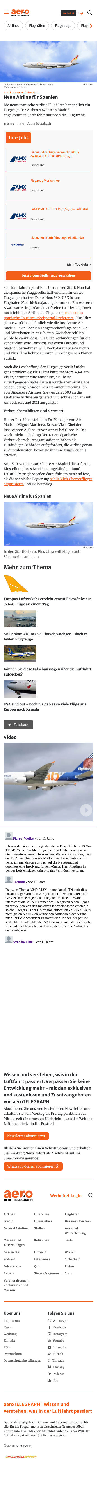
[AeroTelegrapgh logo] (18, 1196)
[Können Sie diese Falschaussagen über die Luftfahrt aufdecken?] (48, 662)
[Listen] (79, 1266)
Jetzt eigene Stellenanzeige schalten (48, 275)
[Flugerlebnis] (48, 1221)
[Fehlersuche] (18, 1266)
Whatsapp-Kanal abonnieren (31, 1166)
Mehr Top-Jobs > (79, 264)
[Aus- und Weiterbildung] (79, 1230)
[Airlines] (18, 1214)
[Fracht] (18, 1221)
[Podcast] (18, 1259)
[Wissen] (79, 1252)
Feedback (21, 725)
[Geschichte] (18, 1252)
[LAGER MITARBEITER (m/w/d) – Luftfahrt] (48, 217)
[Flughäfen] (79, 1214)
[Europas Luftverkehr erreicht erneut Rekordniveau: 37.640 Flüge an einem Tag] (48, 592)
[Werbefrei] (59, 1196)
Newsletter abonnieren (26, 1136)
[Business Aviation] (79, 1221)
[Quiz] (48, 1266)
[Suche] (90, 1195)
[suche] (90, 12)
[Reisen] (18, 1273)
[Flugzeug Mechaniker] (48, 188)
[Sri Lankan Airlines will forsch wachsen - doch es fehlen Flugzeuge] (48, 627)
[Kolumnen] (48, 1242)
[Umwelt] (48, 1252)
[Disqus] (48, 887)
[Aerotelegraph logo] (20, 12)
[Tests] (79, 1242)
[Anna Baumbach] (39, 123)
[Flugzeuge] (48, 1214)
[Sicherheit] (79, 1259)
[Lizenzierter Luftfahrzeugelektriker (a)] (48, 245)
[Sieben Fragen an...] (48, 1273)
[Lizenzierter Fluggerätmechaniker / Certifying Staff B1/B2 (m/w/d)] (48, 160)
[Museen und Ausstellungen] (18, 1242)
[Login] (76, 1196)
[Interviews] (48, 1259)
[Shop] (79, 1273)
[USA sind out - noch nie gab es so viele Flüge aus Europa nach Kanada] (48, 698)
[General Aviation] (18, 1230)
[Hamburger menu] (6, 13)
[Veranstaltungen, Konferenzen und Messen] (18, 1285)
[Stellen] (48, 1230)
